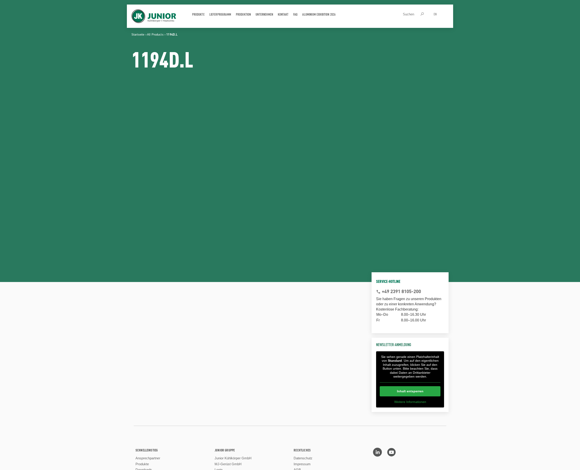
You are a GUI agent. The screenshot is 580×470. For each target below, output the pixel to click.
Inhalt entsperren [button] (410, 391)
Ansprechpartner (147, 458)
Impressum (302, 464)
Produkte (142, 464)
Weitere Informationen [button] (410, 402)
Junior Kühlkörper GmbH (233, 458)
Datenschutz (303, 458)
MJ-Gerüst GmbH (228, 464)
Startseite (138, 34)
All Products (155, 34)
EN (435, 14)
